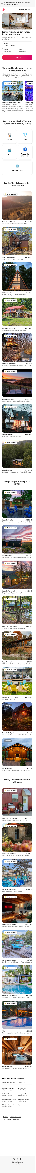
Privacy (14, 1164)
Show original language (11, 4)
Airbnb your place (25, 10)
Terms (20, 1164)
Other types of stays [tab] (8, 1082)
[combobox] (17, 45)
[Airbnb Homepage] (3, 10)
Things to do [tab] (21, 1082)
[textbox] (10, 52)
